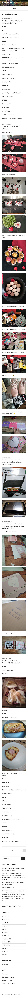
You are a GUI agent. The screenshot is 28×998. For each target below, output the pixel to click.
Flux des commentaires (8, 980)
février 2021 (5, 932)
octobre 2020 (6, 945)
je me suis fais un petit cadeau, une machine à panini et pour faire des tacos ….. (13, 462)
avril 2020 (5, 951)
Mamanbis (8, 2)
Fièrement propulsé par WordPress (11, 994)
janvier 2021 (5, 935)
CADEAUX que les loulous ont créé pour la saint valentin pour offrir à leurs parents (13, 526)
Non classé (5, 964)
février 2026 (5, 919)
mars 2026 (5, 916)
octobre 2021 (6, 926)
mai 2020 (5, 948)
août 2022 (5, 923)
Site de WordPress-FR (8, 983)
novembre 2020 (6, 942)
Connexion (5, 974)
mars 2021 (5, 929)
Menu (14, 8)
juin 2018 (4, 954)
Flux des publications (8, 977)
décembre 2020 (6, 938)
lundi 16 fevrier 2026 (8, 887)
